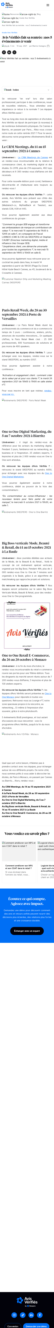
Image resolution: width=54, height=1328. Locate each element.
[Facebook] (40, 1315)
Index (16, 90)
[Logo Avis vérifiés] (7, 5)
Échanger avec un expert (27, 931)
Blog (38, 14)
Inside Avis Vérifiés (27, 18)
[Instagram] (14, 1315)
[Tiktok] (23, 1315)
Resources (14, 14)
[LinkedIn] (31, 1315)
